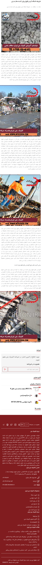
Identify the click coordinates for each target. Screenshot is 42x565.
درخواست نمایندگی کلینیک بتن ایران (27, 525)
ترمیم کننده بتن (33, 510)
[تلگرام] (4, 425)
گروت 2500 (34, 495)
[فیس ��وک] (7, 425)
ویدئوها (35, 516)
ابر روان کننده (33, 501)
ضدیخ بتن (34, 504)
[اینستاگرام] (15, 425)
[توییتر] (11, 425)
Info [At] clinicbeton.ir (9, 485)
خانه (39, 7)
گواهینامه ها (33, 522)
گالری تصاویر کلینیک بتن (30, 519)
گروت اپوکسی (33, 498)
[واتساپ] (19, 425)
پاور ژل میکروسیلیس (31, 507)
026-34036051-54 (8, 481)
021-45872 (6, 478)
